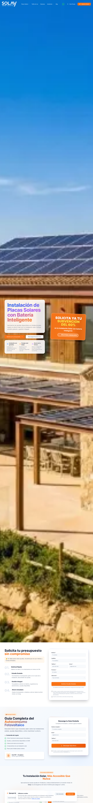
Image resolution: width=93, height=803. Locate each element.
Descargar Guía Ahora (69, 745)
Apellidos (53, 658)
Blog (57, 4)
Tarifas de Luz (35, 4)
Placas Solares (24, 4)
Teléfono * (53, 664)
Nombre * (53, 652)
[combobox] (68, 677)
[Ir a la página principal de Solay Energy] (9, 4)
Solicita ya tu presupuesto (13, 336)
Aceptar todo (70, 794)
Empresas (42, 4)
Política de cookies (36, 798)
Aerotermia (49, 4)
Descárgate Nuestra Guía (34, 336)
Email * (53, 732)
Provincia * (53, 669)
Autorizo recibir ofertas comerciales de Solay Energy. (63, 696)
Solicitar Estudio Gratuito (68, 684)
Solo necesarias (59, 794)
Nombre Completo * (55, 726)
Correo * (71, 664)
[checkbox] (52, 691)
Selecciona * (54, 675)
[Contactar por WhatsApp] (63, 4)
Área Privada (72, 4)
